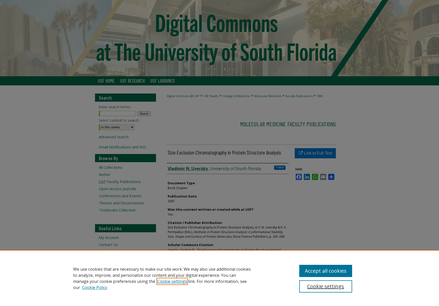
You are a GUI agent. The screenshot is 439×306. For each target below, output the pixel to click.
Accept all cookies (326, 270)
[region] (219, 278)
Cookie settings (172, 281)
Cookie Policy (94, 287)
